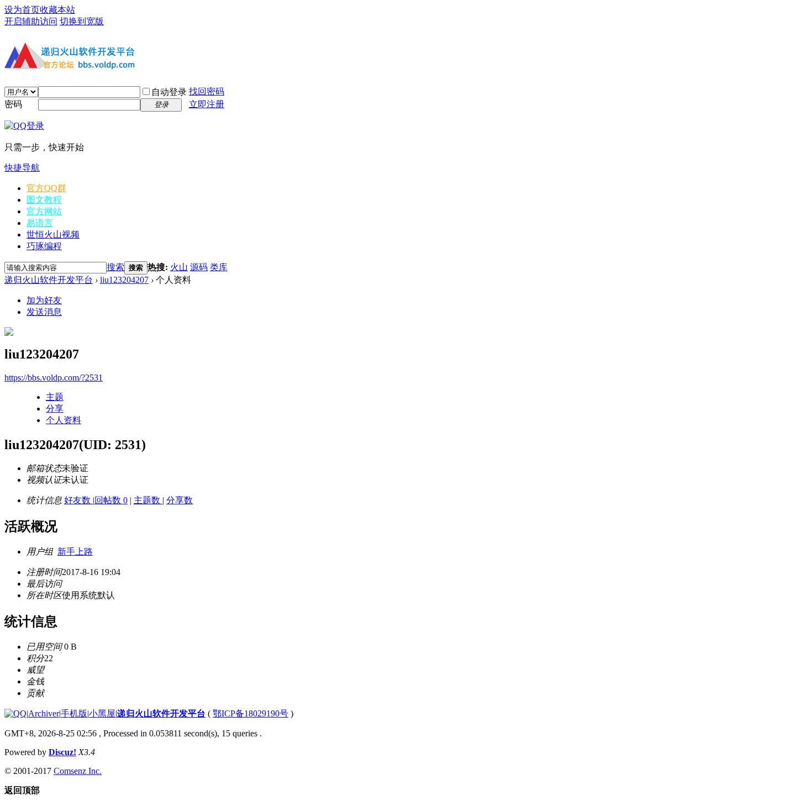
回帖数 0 (111, 500)
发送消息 (44, 312)
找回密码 (206, 91)
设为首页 (22, 9)
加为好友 (44, 300)
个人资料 (63, 420)
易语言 (40, 223)
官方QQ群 (46, 188)
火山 (179, 267)
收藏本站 (57, 9)
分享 (55, 408)
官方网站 (44, 211)
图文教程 (44, 199)
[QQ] (15, 713)
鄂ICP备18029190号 (250, 713)
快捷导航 (22, 167)
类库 (219, 267)
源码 (199, 267)
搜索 (115, 267)
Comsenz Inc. (78, 771)
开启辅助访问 (30, 21)
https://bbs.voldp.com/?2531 (53, 377)
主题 (55, 397)
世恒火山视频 (53, 234)
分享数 (179, 500)
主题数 (148, 500)
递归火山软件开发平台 (48, 279)
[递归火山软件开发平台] (70, 71)
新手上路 (75, 551)
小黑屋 (102, 713)
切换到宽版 (82, 21)
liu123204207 (124, 279)
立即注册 (206, 104)
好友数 (78, 500)
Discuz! (62, 752)
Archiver (43, 713)
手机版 (74, 713)
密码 (13, 104)
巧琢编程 (44, 246)
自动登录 (169, 92)
